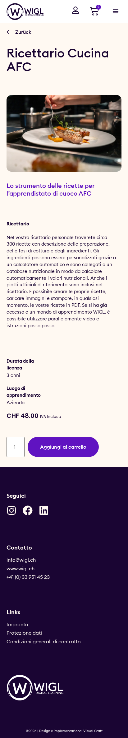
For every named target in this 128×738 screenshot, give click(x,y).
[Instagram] (11, 510)
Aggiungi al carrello (63, 447)
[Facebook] (28, 510)
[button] (115, 11)
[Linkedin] (44, 510)
